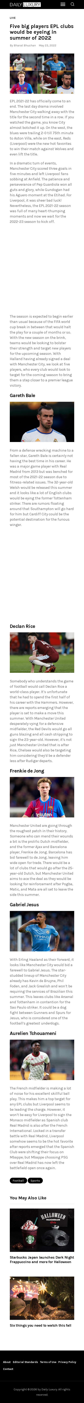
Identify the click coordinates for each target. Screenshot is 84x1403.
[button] (42, 74)
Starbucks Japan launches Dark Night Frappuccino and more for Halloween (42, 1259)
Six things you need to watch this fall (40, 1325)
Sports (35, 1180)
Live (13, 17)
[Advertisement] (42, 270)
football (18, 1180)
